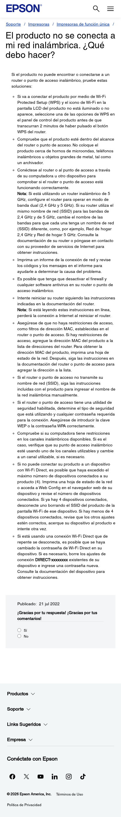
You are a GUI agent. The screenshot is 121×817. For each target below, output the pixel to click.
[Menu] (110, 9)
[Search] (96, 9)
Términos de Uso (69, 794)
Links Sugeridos (24, 724)
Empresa (16, 739)
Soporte (13, 24)
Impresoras (38, 24)
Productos (17, 693)
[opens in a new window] (83, 776)
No (26, 636)
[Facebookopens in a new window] (12, 776)
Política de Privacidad (24, 805)
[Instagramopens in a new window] (68, 776)
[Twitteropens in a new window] (26, 776)
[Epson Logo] (24, 8)
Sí (25, 630)
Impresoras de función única (83, 24)
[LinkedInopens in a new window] (54, 776)
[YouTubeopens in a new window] (40, 776)
